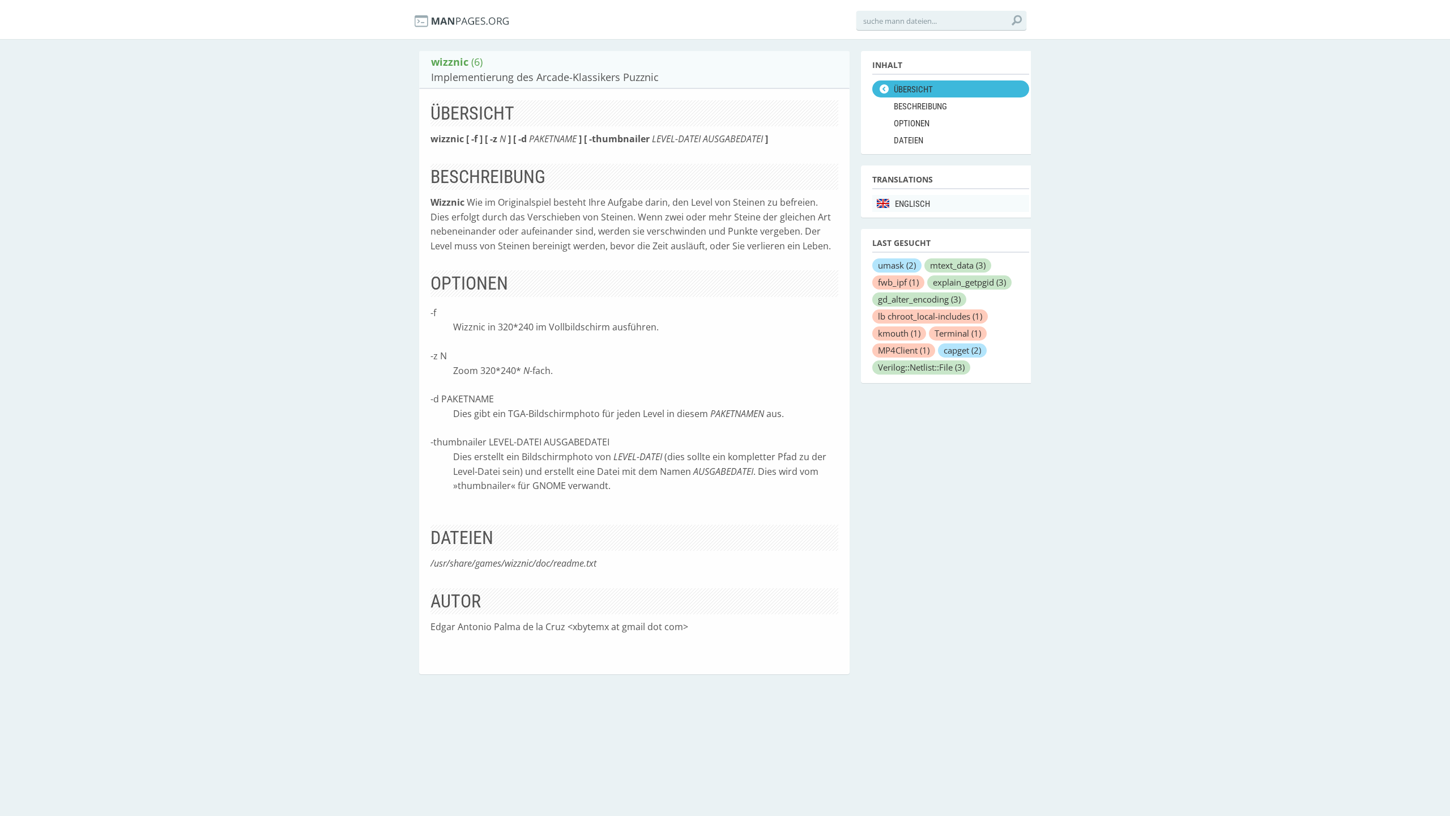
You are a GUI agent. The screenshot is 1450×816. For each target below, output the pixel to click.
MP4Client (903, 350)
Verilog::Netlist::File (921, 367)
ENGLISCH (912, 204)
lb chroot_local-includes (930, 316)
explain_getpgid (969, 282)
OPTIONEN (911, 123)
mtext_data (958, 265)
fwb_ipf (898, 282)
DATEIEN (908, 140)
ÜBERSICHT (913, 89)
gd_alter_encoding (919, 299)
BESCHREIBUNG (920, 106)
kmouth (899, 333)
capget (962, 350)
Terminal (958, 333)
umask (897, 265)
